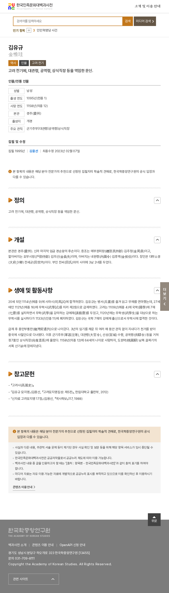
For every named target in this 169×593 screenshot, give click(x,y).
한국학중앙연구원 (29, 532)
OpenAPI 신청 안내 (72, 545)
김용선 (33, 151)
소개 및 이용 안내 (148, 6)
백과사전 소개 (17, 545)
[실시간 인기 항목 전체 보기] (29, 30)
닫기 (157, 200)
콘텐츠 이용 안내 (22, 487)
